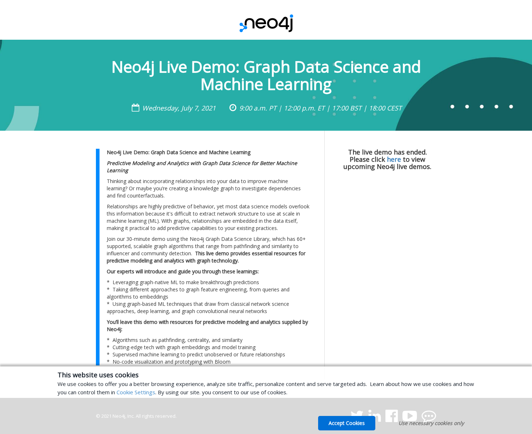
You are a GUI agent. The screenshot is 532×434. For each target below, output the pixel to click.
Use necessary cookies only (431, 423)
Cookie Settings (136, 392)
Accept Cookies (347, 423)
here (394, 159)
